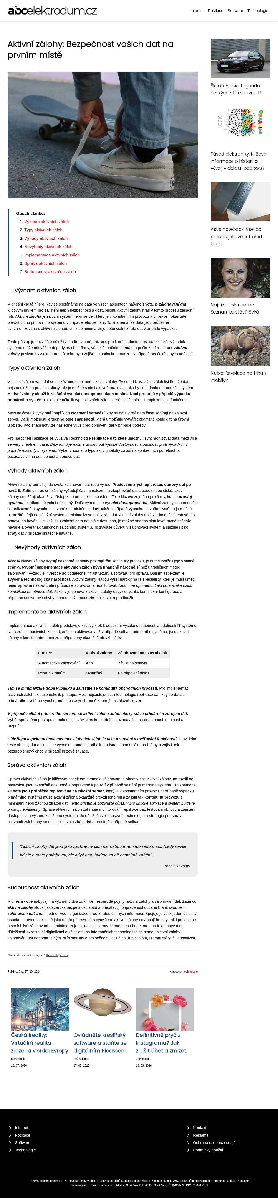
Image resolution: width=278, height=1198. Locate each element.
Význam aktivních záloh (46, 221)
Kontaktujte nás (57, 955)
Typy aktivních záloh (43, 230)
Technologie (257, 10)
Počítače (215, 10)
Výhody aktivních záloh (46, 238)
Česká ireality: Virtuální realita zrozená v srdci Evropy (39, 1042)
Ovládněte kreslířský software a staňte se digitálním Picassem (100, 1042)
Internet (197, 10)
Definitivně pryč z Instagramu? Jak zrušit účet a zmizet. (161, 1042)
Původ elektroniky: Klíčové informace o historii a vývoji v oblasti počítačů (238, 161)
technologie (190, 971)
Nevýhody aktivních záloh (48, 246)
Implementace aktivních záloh (52, 255)
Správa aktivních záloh (45, 263)
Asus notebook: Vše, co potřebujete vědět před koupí (236, 236)
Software (235, 10)
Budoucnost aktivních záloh (50, 271)
